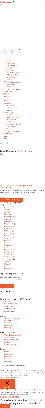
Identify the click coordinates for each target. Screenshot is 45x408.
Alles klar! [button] (16, 377)
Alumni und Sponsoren (13, 89)
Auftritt (6, 212)
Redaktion (26, 151)
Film (5, 235)
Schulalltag (7, 254)
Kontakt (6, 96)
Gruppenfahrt (8, 238)
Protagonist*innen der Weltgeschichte (16, 185)
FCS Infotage (10, 63)
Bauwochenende (9, 217)
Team (8, 87)
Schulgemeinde (10, 84)
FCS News (7, 231)
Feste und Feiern (9, 233)
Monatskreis (7, 245)
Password (3, 282)
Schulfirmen (8, 257)
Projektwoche (8, 250)
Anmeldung (7, 61)
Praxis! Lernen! (11, 77)
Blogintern (7, 221)
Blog (5, 94)
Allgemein (7, 209)
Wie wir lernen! (9, 70)
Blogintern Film (9, 224)
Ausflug (6, 214)
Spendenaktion (8, 259)
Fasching (7, 228)
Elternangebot (8, 226)
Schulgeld (9, 68)
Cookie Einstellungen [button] (6, 377)
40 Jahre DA (8, 91)
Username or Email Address (8, 277)
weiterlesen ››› (4, 197)
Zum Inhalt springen (6, 2)
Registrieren (3, 289)
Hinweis (6, 240)
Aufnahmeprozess (11, 65)
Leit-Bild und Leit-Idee (13, 72)
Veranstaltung (8, 269)
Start (5, 58)
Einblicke (9, 79)
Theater (6, 264)
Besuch (6, 219)
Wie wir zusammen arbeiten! (12, 82)
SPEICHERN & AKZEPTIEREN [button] (10, 397)
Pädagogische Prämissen (13, 75)
